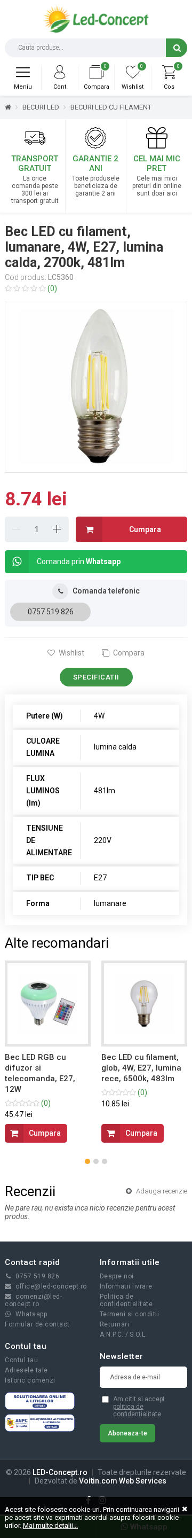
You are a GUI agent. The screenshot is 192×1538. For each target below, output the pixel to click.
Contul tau (21, 1360)
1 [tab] (98, 459)
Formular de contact (37, 1324)
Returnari (115, 1324)
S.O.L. (138, 1334)
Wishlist (70, 653)
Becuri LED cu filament (110, 107)
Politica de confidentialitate (126, 1300)
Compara (128, 653)
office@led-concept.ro (51, 1286)
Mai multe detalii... (50, 1525)
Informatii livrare (126, 1286)
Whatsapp (31, 1314)
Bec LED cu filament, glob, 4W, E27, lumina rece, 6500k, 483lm (141, 1067)
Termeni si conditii (129, 1314)
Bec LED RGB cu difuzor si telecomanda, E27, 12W (40, 1073)
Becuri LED (40, 107)
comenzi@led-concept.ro (33, 1300)
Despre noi (117, 1276)
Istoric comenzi (30, 1380)
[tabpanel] (96, 386)
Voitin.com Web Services (122, 1481)
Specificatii (96, 677)
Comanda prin (79, 561)
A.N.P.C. (112, 1334)
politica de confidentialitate (137, 1410)
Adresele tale (26, 1370)
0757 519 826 (51, 611)
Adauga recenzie (160, 1191)
